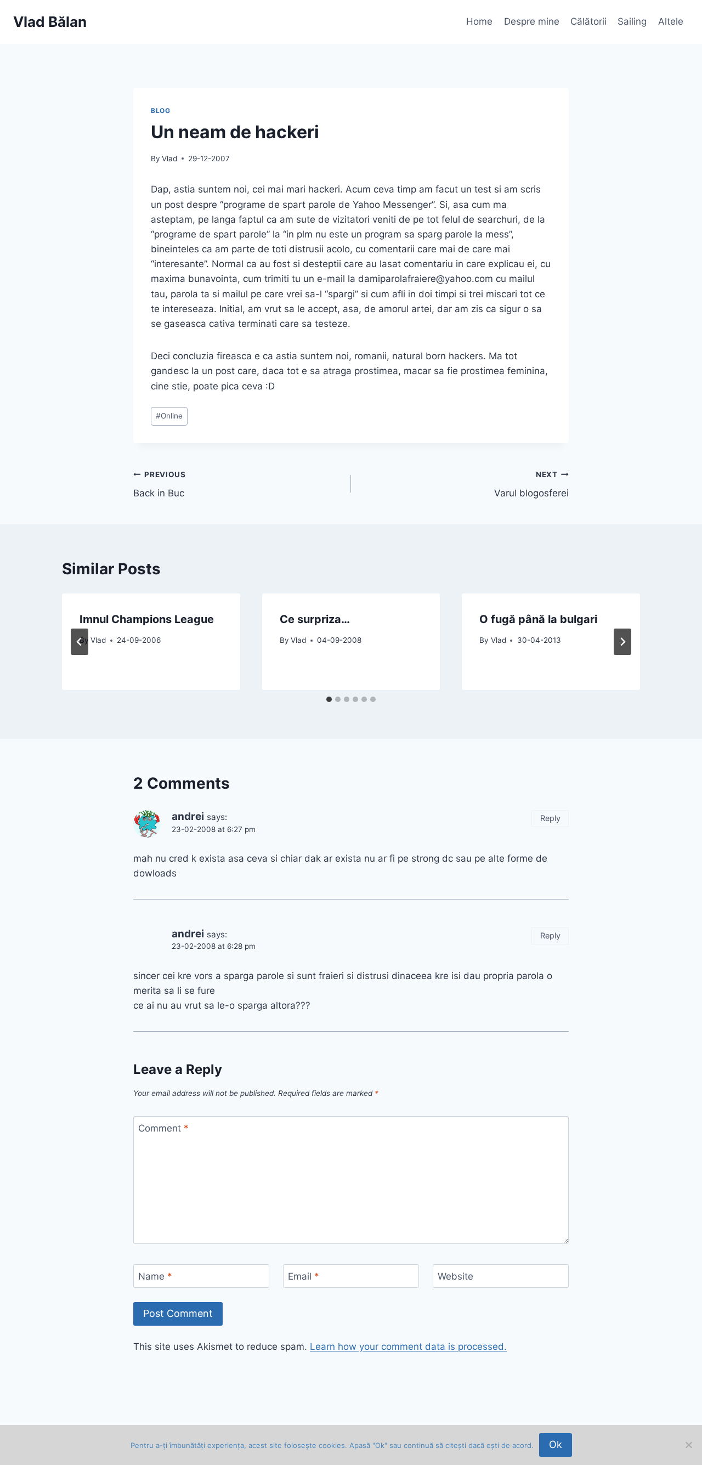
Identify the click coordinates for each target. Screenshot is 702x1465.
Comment (163, 1128)
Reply (550, 818)
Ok (555, 1444)
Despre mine (531, 21)
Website (455, 1276)
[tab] (329, 699)
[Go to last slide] (79, 642)
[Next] (622, 642)
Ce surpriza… (315, 619)
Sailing (632, 21)
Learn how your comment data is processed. (408, 1346)
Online (169, 415)
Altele (670, 21)
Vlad (169, 158)
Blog (160, 110)
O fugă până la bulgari (538, 619)
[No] (688, 1444)
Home (479, 21)
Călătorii (588, 21)
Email (303, 1276)
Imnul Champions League (147, 619)
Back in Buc (159, 484)
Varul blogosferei (531, 484)
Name (155, 1276)
